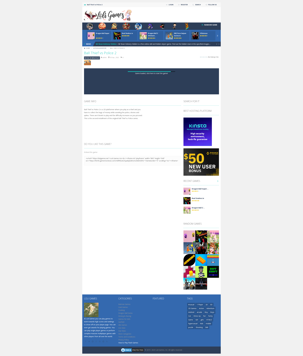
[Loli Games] (108, 14)
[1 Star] (200, 57)
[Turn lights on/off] (145, 199)
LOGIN (171, 5)
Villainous (203, 33)
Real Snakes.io (127, 33)
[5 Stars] (206, 57)
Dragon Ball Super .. (200, 297)
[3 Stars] (203, 57)
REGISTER (184, 5)
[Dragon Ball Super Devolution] (187, 299)
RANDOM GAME (210, 25)
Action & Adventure (99, 48)
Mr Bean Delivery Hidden (106, 44)
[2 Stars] (202, 57)
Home (88, 48)
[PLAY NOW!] (91, 35)
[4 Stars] (205, 57)
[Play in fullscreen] (153, 199)
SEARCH (198, 5)
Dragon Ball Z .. (198, 316)
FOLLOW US (212, 5)
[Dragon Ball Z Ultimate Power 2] (187, 318)
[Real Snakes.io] (187, 308)
